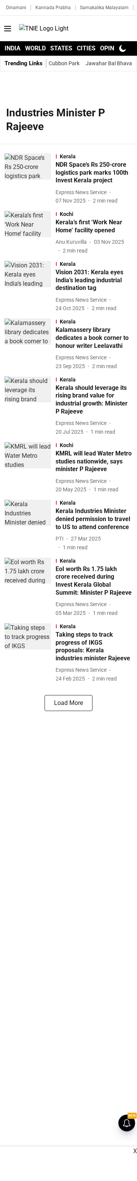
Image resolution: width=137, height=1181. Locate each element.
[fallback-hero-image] (30, 179)
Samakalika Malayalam (104, 7)
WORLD (35, 48)
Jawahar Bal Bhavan (110, 63)
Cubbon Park (64, 63)
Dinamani (16, 7)
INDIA (13, 48)
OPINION (112, 48)
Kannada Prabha (53, 7)
